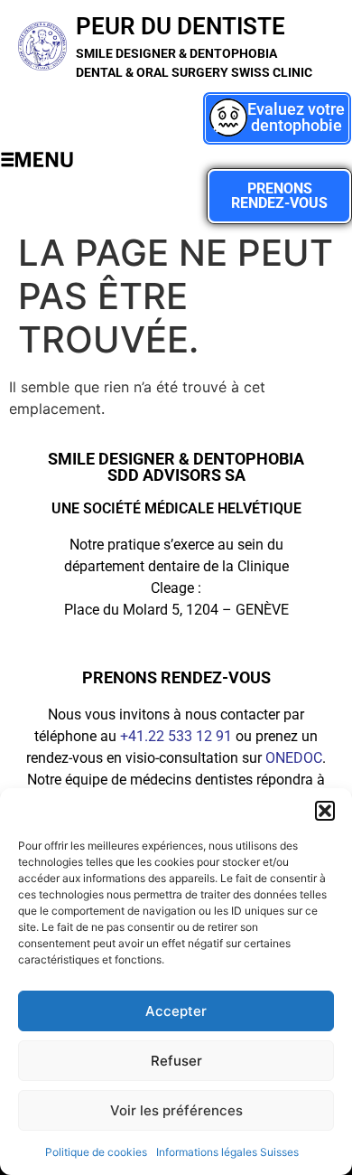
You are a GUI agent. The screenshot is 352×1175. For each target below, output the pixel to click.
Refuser (176, 1060)
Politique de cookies (96, 1152)
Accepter (176, 1011)
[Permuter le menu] (37, 159)
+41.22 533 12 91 (176, 736)
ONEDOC (293, 757)
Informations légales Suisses (227, 1152)
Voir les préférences (176, 1110)
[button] (325, 811)
